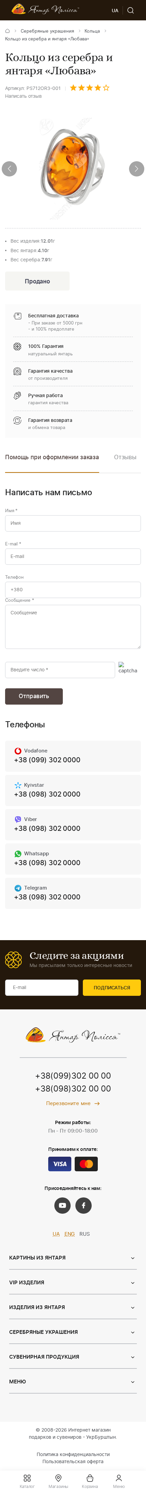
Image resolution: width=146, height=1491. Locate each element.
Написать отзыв (23, 96)
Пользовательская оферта (73, 1461)
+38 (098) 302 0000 (47, 794)
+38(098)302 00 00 (73, 1089)
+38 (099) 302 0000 (47, 760)
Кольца (92, 31)
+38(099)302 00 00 (73, 1076)
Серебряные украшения (47, 31)
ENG (70, 1234)
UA (56, 1234)
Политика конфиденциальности (73, 1454)
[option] (125, 462)
